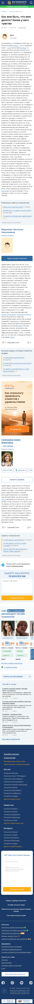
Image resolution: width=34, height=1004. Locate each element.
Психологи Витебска (11, 838)
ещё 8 (3, 659)
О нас (3, 968)
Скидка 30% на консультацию (10, 933)
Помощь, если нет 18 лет (9, 936)
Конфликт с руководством (12, 714)
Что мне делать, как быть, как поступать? (17, 363)
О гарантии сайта (10, 667)
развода (23, 48)
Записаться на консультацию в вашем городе (16, 910)
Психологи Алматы (11, 809)
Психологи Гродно (11, 843)
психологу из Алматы (24, 314)
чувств (3, 499)
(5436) (7, 470)
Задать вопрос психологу (17, 258)
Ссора (16, 157)
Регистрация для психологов (15, 974)
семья (9, 48)
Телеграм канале (17, 566)
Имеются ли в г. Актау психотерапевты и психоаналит (16, 726)
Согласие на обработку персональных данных (16, 952)
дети (9, 64)
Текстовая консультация (16, 915)
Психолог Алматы (7, 235)
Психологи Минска (11, 832)
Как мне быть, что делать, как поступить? (17, 210)
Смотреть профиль (17, 480)
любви (20, 326)
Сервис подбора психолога (16, 901)
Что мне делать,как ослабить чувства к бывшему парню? (16, 702)
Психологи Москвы (11, 773)
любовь (15, 45)
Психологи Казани (10, 787)
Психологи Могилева (11, 841)
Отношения (22, 27)
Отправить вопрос (17, 889)
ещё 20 (18, 659)
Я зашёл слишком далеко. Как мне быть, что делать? (14, 689)
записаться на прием (8, 314)
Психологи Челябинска (12, 793)
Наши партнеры (6, 963)
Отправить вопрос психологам (11, 965)
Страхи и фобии (20, 655)
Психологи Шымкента (12, 815)
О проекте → (17, 429)
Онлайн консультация (16, 905)
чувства (4, 191)
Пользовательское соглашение (11, 947)
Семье (12, 337)
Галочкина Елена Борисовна (10, 441)
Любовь (19, 651)
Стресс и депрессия (6, 655)
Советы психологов (15, 11)
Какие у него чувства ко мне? (13, 207)
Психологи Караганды (12, 817)
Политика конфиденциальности (11, 949)
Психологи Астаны (10, 812)
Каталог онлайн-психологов (11, 663)
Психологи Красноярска (12, 790)
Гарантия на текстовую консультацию (13, 930)
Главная (4, 11)
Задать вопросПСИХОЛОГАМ (32, 654)
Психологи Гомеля (10, 835)
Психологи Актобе (10, 820)
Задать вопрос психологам (11, 222)
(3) (22, 470)
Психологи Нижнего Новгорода (15, 785)
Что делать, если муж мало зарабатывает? (17, 216)
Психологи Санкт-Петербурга (15, 776)
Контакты (4, 960)
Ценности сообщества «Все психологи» (14, 939)
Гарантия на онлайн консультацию (12, 927)
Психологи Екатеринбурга (13, 782)
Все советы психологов (11, 739)
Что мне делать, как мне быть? (13, 357)
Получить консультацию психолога (17, 6)
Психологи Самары (11, 796)
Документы (5, 944)
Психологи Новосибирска (13, 779)
